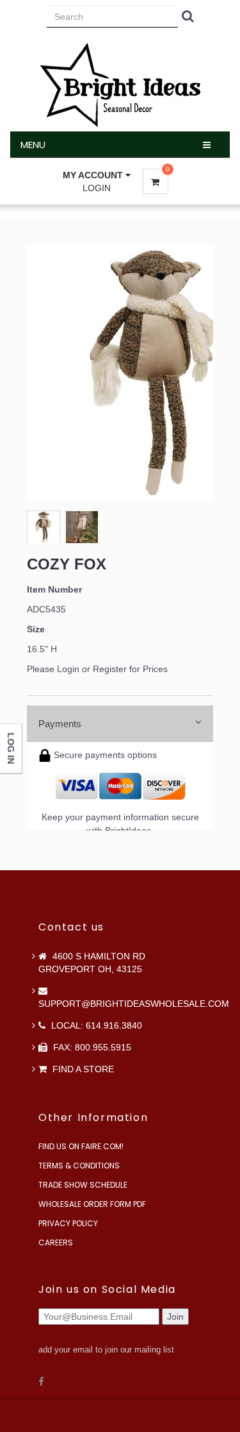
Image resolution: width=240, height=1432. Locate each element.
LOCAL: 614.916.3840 (95, 1025)
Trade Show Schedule (82, 1184)
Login (97, 188)
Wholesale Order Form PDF (92, 1204)
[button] (97, 175)
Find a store (82, 1069)
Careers (55, 1242)
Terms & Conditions (79, 1165)
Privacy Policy (68, 1223)
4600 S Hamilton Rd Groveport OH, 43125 (91, 962)
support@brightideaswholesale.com (133, 1003)
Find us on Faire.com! (81, 1146)
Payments (59, 723)
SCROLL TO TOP (208, 247)
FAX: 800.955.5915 (91, 1047)
